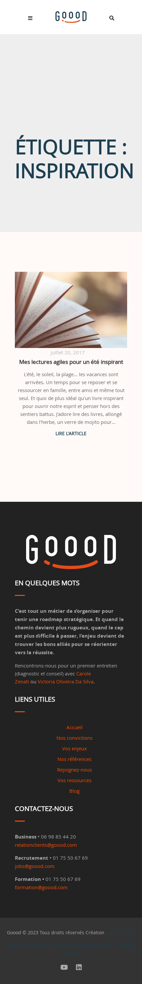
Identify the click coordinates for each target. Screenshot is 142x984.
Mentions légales (27, 944)
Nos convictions (74, 737)
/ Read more (71, 433)
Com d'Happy (120, 932)
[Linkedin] (79, 967)
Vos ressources (74, 780)
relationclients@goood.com (46, 844)
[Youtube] (64, 967)
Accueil (74, 727)
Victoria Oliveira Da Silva (65, 681)
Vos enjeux (74, 748)
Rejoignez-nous (74, 769)
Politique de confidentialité (81, 944)
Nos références (74, 759)
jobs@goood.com (34, 866)
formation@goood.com (41, 887)
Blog (74, 790)
